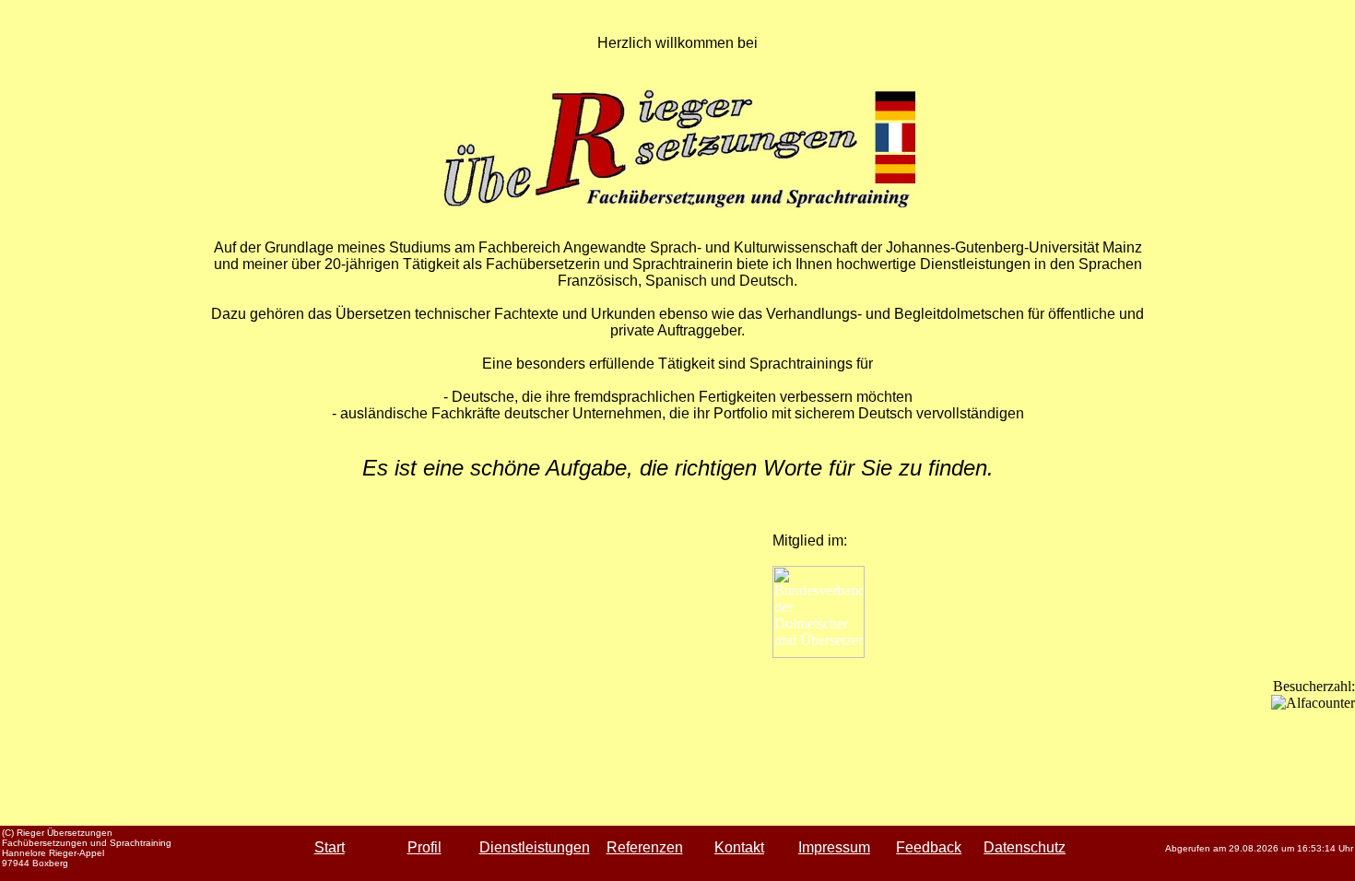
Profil (424, 847)
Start (329, 847)
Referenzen (645, 847)
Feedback (928, 847)
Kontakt (739, 847)
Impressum (834, 847)
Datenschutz (1025, 847)
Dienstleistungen (534, 847)
